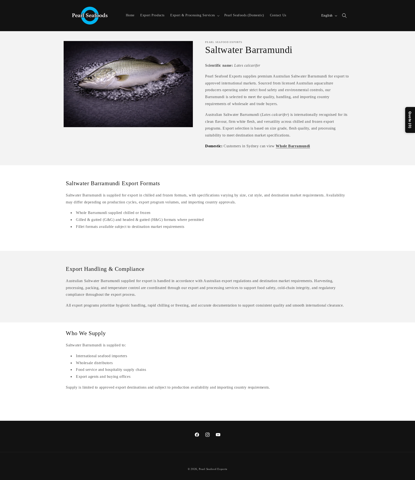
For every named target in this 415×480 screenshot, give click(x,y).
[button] (194, 15)
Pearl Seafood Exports (213, 469)
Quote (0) (410, 120)
